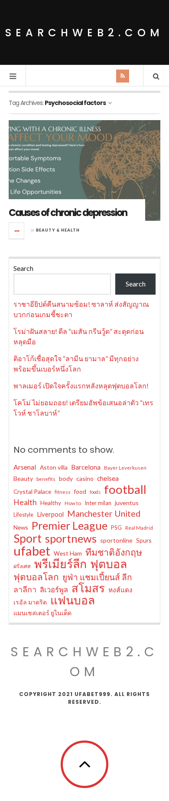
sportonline (116, 540)
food (80, 491)
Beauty (23, 478)
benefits (45, 479)
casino (85, 478)
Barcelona (86, 467)
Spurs (144, 540)
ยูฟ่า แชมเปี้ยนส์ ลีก (97, 577)
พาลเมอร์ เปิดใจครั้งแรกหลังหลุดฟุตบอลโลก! (81, 385)
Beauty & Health (58, 230)
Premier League (69, 525)
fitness (63, 492)
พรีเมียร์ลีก (60, 564)
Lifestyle (23, 515)
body (66, 478)
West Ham (68, 553)
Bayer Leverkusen (125, 467)
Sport (27, 538)
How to (73, 503)
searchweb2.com (84, 32)
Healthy (50, 502)
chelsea (108, 478)
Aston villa (54, 467)
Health (25, 502)
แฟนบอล (72, 600)
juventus (127, 502)
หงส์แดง (120, 590)
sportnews (71, 538)
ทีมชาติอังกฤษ (113, 552)
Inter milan (97, 502)
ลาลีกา (24, 589)
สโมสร (88, 588)
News (20, 527)
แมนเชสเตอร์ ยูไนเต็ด (42, 613)
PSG (116, 527)
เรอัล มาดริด (30, 602)
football (125, 489)
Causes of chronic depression (68, 212)
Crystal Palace (32, 491)
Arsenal (24, 467)
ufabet (31, 551)
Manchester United (103, 513)
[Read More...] (17, 230)
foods (95, 492)
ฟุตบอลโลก (36, 577)
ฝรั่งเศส (22, 566)
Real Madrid (139, 528)
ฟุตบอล (108, 564)
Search (23, 268)
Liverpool (50, 514)
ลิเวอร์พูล (54, 589)
